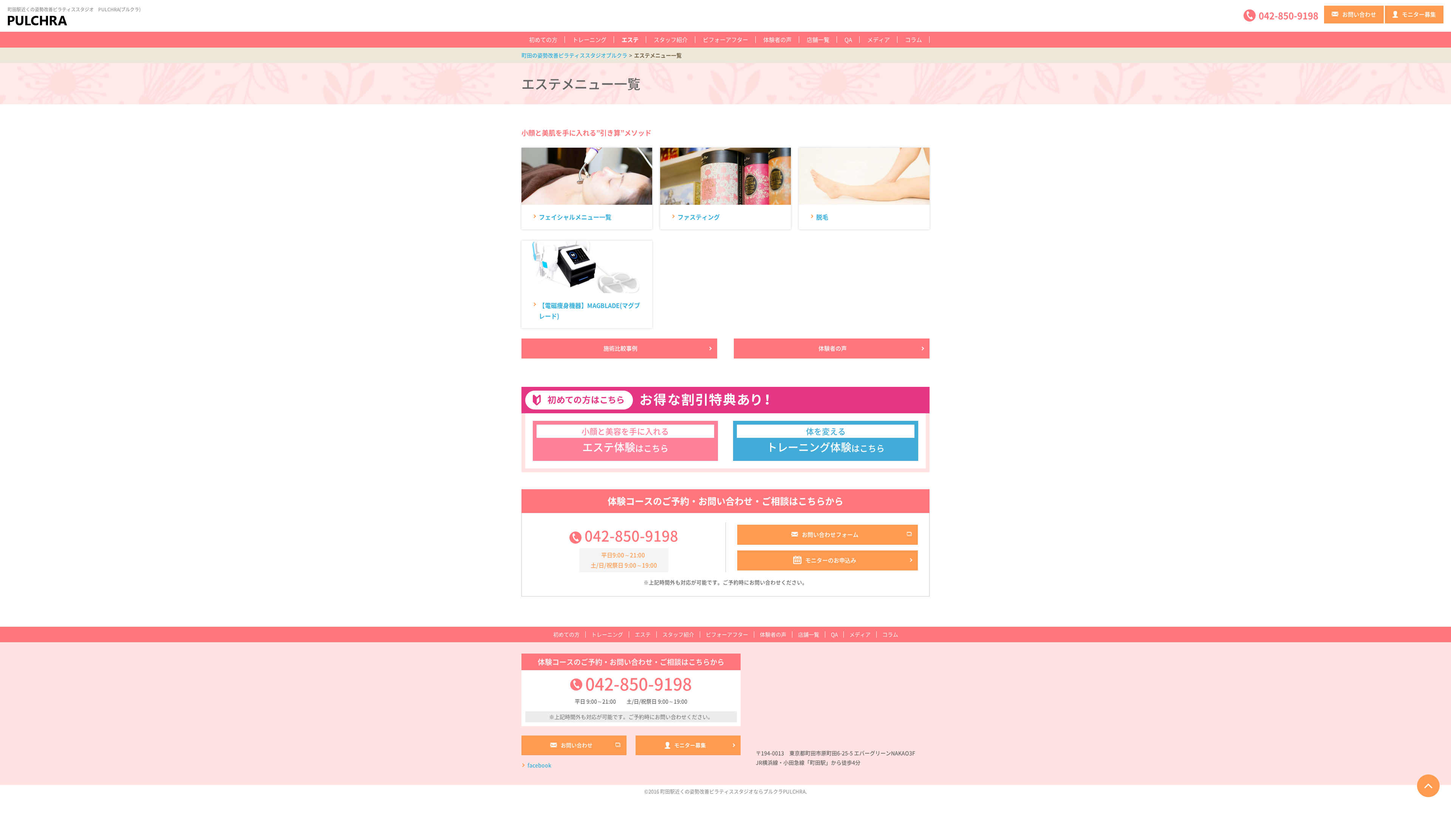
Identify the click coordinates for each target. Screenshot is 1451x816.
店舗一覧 (818, 40)
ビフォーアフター (725, 40)
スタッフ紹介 (671, 40)
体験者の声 (777, 40)
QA (848, 40)
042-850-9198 (631, 535)
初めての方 (543, 40)
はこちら (625, 440)
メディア (878, 40)
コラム (913, 40)
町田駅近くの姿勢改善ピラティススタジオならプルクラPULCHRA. (733, 791)
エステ (630, 40)
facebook (539, 765)
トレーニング (589, 40)
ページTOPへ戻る (1428, 785)
